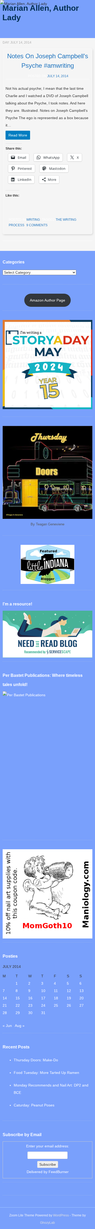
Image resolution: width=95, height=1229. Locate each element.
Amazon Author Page (47, 300)
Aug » (20, 1026)
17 (43, 998)
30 (30, 1013)
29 (18, 1013)
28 (5, 1013)
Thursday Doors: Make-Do (36, 1060)
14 (5, 998)
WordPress (61, 1215)
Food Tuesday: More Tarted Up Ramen (46, 1072)
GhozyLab (47, 1223)
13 (81, 991)
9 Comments (37, 225)
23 (30, 1005)
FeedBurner (59, 1172)
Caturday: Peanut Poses (34, 1105)
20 (81, 998)
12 (69, 991)
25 (56, 1005)
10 (43, 991)
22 (18, 1005)
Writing (33, 219)
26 (69, 1005)
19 (69, 998)
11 (56, 991)
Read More (17, 135)
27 (81, 1005)
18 (56, 998)
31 (43, 1013)
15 (18, 998)
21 (5, 1005)
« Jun (7, 1026)
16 (30, 998)
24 (43, 1005)
